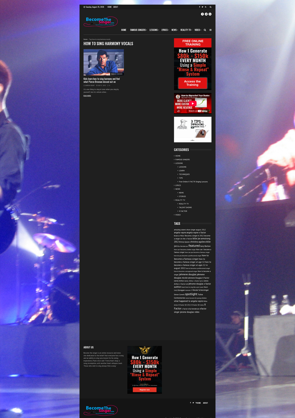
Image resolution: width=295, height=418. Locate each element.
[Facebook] (199, 7)
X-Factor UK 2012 (184, 305)
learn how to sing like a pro (190, 287)
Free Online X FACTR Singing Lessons (193, 181)
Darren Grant (90, 85)
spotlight (191, 294)
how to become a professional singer (198, 268)
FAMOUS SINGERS (138, 30)
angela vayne (180, 232)
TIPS (181, 178)
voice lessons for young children (196, 298)
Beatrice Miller (179, 236)
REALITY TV (186, 30)
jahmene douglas (187, 274)
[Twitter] (202, 7)
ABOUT (115, 7)
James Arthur (179, 281)
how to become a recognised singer (185, 271)
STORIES (182, 196)
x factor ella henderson (190, 309)
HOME (110, 7)
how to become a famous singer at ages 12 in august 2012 (192, 265)
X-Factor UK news (197, 305)
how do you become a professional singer (187, 256)
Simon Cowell (179, 294)
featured (194, 246)
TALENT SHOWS (185, 207)
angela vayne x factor (196, 232)
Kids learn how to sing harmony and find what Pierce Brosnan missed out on (102, 80)
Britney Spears (184, 242)
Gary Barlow (205, 246)
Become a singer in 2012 (194, 235)
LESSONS (154, 30)
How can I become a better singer (185, 250)
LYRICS (165, 30)
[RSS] (205, 7)
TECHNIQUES (184, 174)
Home (85, 39)
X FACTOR (183, 211)
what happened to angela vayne (188, 301)
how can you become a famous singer (197, 252)
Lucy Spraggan (179, 290)
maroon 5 (188, 290)
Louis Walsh (204, 287)
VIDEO (197, 30)
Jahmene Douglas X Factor (198, 278)
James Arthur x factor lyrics (193, 281)
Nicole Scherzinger (201, 290)
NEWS (174, 30)
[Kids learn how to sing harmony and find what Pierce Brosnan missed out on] (104, 62)
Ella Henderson (182, 246)
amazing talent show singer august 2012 (190, 229)
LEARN (181, 170)
